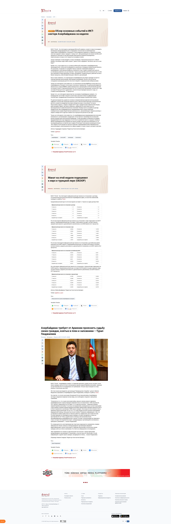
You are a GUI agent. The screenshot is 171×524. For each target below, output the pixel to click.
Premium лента (67, 497)
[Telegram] (54, 516)
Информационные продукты (104, 497)
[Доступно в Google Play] (124, 516)
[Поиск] (100, 10)
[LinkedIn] (57, 516)
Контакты (83, 499)
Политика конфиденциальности (122, 497)
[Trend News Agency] (45, 495)
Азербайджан (55, 137)
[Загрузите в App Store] (115, 516)
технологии (78, 137)
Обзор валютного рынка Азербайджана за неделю (63, 298)
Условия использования (120, 495)
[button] (42, 20)
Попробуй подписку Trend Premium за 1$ (64, 151)
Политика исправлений (86, 503)
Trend (63, 199)
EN (123, 521)
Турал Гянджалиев (56, 443)
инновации (70, 137)
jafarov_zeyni (59, 293)
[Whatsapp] (43, 516)
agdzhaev (57, 131)
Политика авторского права (121, 499)
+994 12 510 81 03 (45, 505)
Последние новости (68, 495)
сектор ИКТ (63, 137)
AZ (125, 521)
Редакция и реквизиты (86, 497)
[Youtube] (51, 516)
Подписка (100, 495)
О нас (82, 495)
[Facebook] (46, 516)
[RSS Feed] (60, 516)
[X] (49, 516)
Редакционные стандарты (87, 501)
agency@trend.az (45, 507)
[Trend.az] (46, 10)
